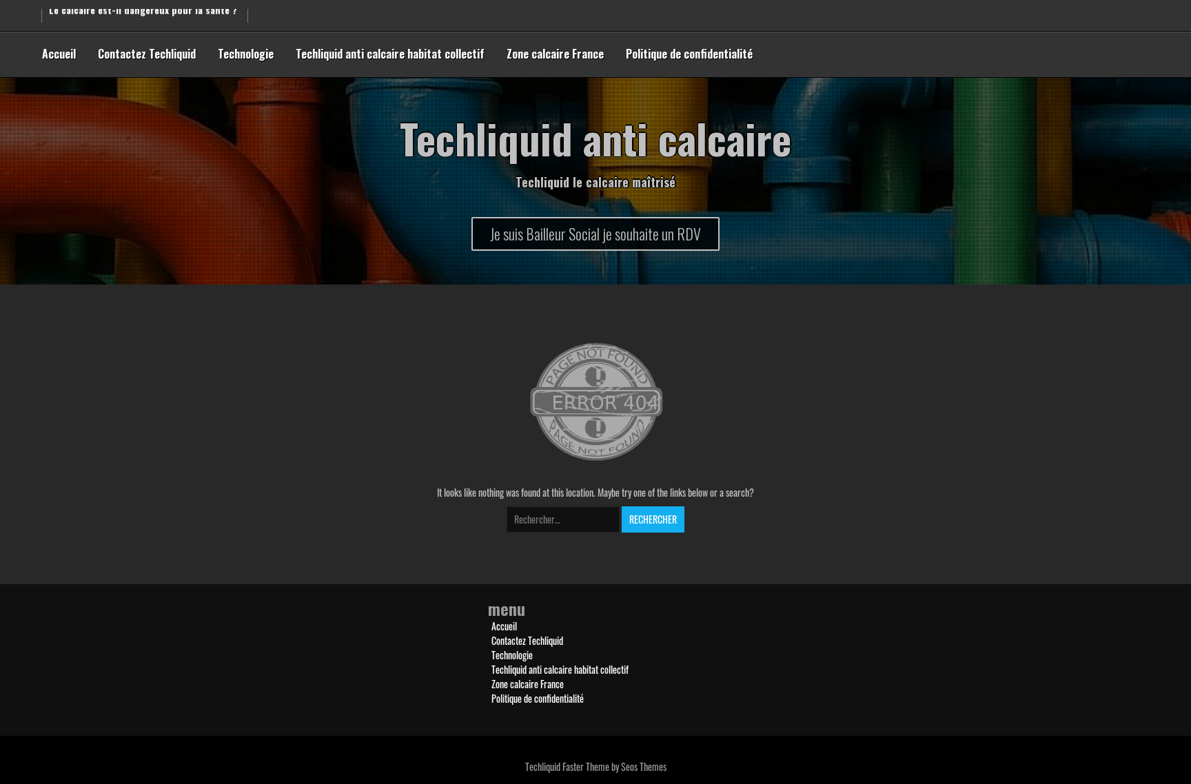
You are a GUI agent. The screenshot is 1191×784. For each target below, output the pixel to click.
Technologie (246, 53)
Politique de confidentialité (689, 53)
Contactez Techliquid (147, 53)
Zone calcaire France (555, 53)
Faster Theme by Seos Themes (614, 766)
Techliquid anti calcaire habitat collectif (390, 53)
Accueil (59, 53)
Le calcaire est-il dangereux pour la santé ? (143, 14)
